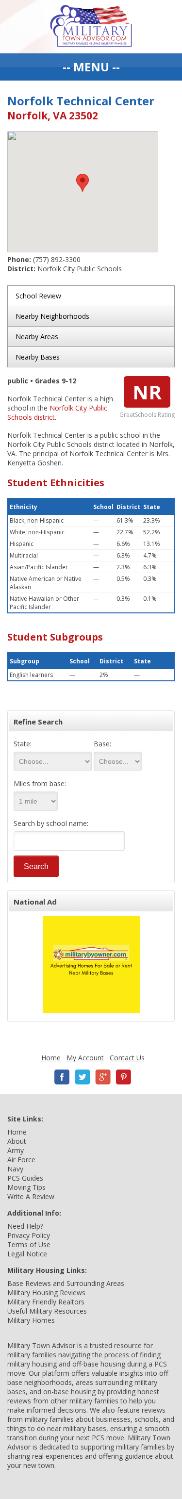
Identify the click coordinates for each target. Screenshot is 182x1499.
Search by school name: (51, 823)
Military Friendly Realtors (45, 1301)
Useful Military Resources (47, 1311)
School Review (38, 295)
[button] (82, 183)
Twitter (82, 1077)
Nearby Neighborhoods (52, 316)
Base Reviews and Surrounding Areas (65, 1283)
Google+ (103, 1077)
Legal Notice (27, 1253)
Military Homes (31, 1320)
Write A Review (30, 1196)
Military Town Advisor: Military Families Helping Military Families (91, 26)
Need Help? (25, 1226)
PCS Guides (25, 1178)
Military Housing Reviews (46, 1292)
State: (23, 743)
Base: (102, 743)
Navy (15, 1168)
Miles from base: (40, 783)
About (16, 1141)
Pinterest (123, 1077)
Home (51, 1057)
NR (147, 392)
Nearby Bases (38, 357)
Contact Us (127, 1057)
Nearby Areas (37, 336)
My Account (85, 1057)
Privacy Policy (28, 1235)
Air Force (21, 1159)
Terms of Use (28, 1244)
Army (15, 1150)
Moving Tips (26, 1187)
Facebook (62, 1077)
